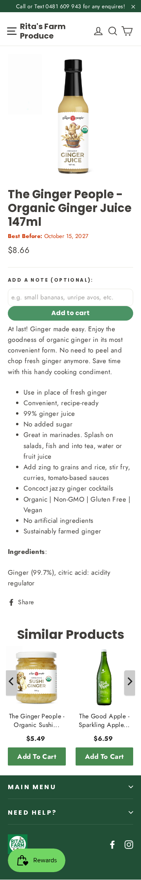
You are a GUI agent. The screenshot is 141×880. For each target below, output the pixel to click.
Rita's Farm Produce (43, 31)
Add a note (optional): (51, 280)
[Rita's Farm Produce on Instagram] (129, 844)
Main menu (32, 786)
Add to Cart (36, 756)
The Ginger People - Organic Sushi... (37, 720)
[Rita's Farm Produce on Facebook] (112, 844)
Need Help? (32, 812)
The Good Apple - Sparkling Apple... (104, 720)
